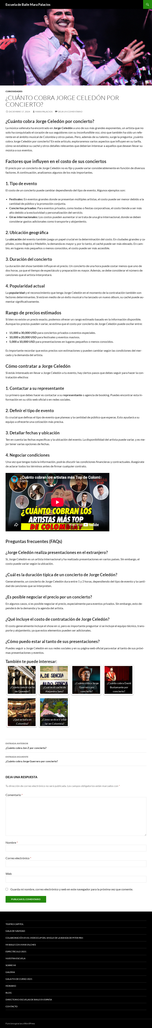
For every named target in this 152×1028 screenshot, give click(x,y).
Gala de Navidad (15, 931)
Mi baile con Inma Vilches (21, 944)
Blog (9, 992)
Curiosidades (14, 91)
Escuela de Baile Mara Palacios (28, 4)
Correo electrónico (18, 858)
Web (9, 873)
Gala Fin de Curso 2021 (19, 979)
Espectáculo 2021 (16, 951)
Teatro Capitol (15, 924)
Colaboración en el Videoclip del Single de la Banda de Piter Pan (44, 937)
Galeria (10, 972)
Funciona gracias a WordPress (20, 1023)
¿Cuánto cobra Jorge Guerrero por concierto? (32, 759)
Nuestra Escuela (15, 958)
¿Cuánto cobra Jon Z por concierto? (26, 745)
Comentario (14, 795)
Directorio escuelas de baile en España (29, 999)
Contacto (12, 1006)
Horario (11, 985)
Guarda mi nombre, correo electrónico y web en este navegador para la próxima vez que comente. (71, 889)
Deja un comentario (70, 111)
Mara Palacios (43, 111)
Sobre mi (11, 965)
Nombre (12, 842)
